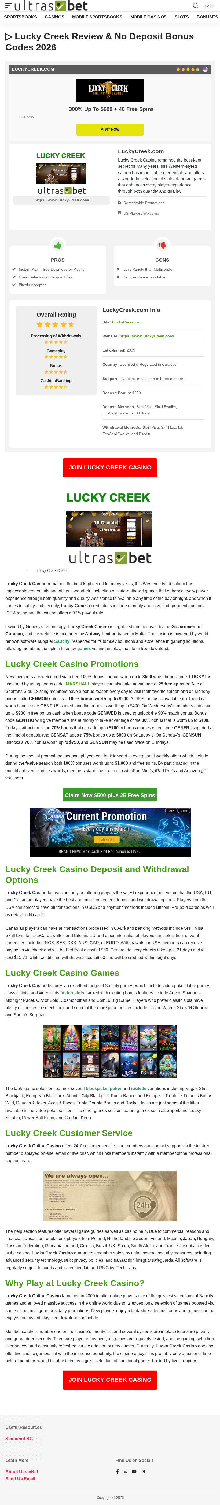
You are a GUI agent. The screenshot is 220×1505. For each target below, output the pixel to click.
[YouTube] (134, 1472)
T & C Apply (26, 116)
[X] (125, 1472)
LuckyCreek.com (127, 322)
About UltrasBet (21, 1471)
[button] (9, 5)
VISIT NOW (110, 130)
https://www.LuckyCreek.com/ (62, 200)
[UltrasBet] (51, 5)
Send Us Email (20, 1479)
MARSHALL (78, 684)
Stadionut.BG (19, 1438)
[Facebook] (117, 1472)
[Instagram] (142, 1472)
